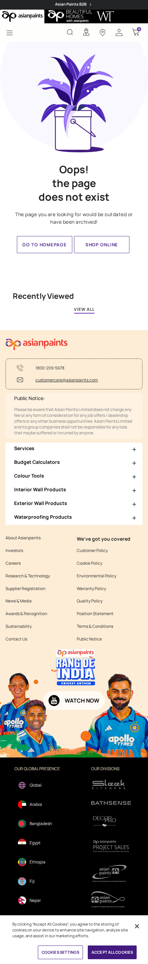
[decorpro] (111, 821)
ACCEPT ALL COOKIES (112, 952)
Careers (13, 563)
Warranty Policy (91, 588)
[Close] (137, 926)
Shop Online (101, 245)
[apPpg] (111, 899)
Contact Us (16, 639)
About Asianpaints (23, 538)
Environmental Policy (96, 576)
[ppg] (111, 873)
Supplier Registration (25, 588)
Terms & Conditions (95, 626)
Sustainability (19, 626)
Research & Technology (28, 576)
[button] (119, 32)
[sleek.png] (111, 783)
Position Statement (95, 613)
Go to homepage (44, 245)
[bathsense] (111, 803)
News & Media (19, 601)
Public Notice (89, 639)
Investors (14, 550)
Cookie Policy (89, 563)
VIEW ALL (84, 309)
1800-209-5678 (49, 368)
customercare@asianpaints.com (66, 380)
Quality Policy (90, 601)
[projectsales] (111, 846)
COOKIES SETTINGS (60, 952)
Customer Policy (92, 550)
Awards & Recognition (26, 613)
